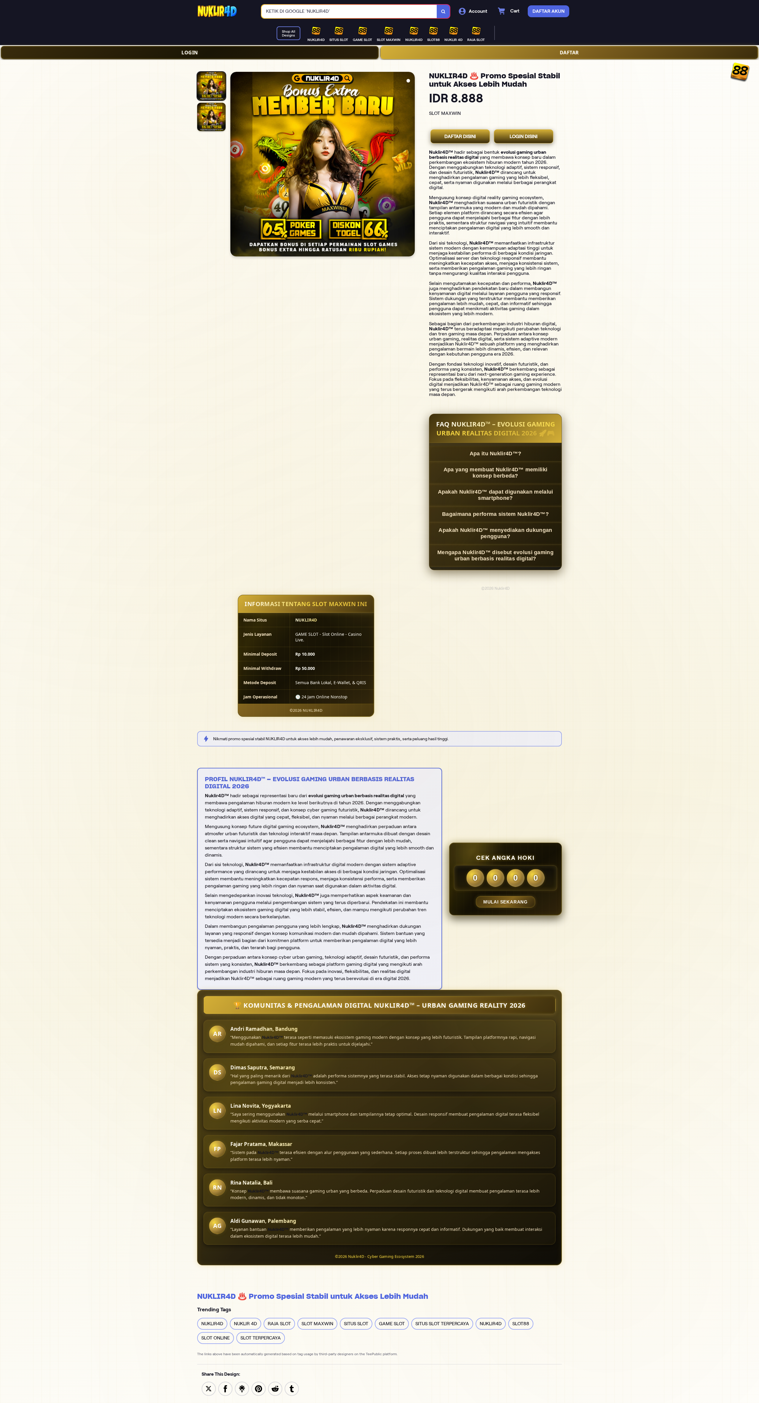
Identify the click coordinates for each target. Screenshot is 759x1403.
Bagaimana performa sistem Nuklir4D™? (495, 514)
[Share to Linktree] (242, 1388)
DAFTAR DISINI (460, 136)
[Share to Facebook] (225, 1388)
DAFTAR (569, 52)
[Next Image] (410, 165)
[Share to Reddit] (275, 1388)
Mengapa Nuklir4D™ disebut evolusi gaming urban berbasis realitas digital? (495, 555)
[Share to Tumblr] (292, 1388)
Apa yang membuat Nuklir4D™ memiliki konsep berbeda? (496, 473)
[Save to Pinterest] (258, 1388)
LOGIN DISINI (524, 136)
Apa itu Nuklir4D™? (495, 453)
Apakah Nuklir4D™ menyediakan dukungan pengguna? (495, 533)
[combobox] (349, 11)
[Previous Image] (235, 165)
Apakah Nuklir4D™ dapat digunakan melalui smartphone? (495, 495)
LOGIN (189, 52)
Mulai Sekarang (505, 901)
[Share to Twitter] (209, 1388)
